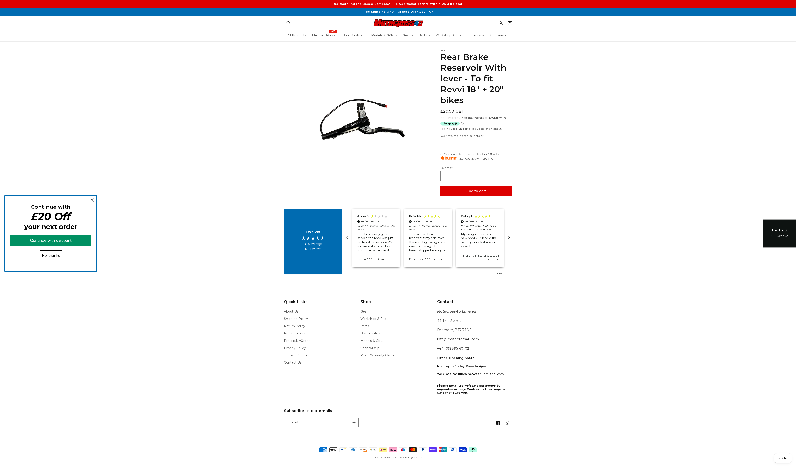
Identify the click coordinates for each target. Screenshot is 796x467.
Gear (364, 311)
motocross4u (390, 457)
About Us (291, 311)
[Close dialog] (92, 200)
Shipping (465, 128)
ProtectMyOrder (297, 341)
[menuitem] (296, 35)
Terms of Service (297, 355)
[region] (428, 237)
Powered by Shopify (410, 457)
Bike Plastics (370, 333)
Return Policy (294, 326)
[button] (288, 23)
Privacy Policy (295, 348)
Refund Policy (295, 333)
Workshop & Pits (373, 319)
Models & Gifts (371, 341)
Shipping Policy (296, 319)
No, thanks (51, 256)
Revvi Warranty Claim (377, 355)
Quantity (446, 167)
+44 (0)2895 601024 (454, 348)
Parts (364, 326)
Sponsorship (370, 348)
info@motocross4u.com (458, 339)
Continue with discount (51, 240)
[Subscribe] (353, 422)
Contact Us (292, 362)
